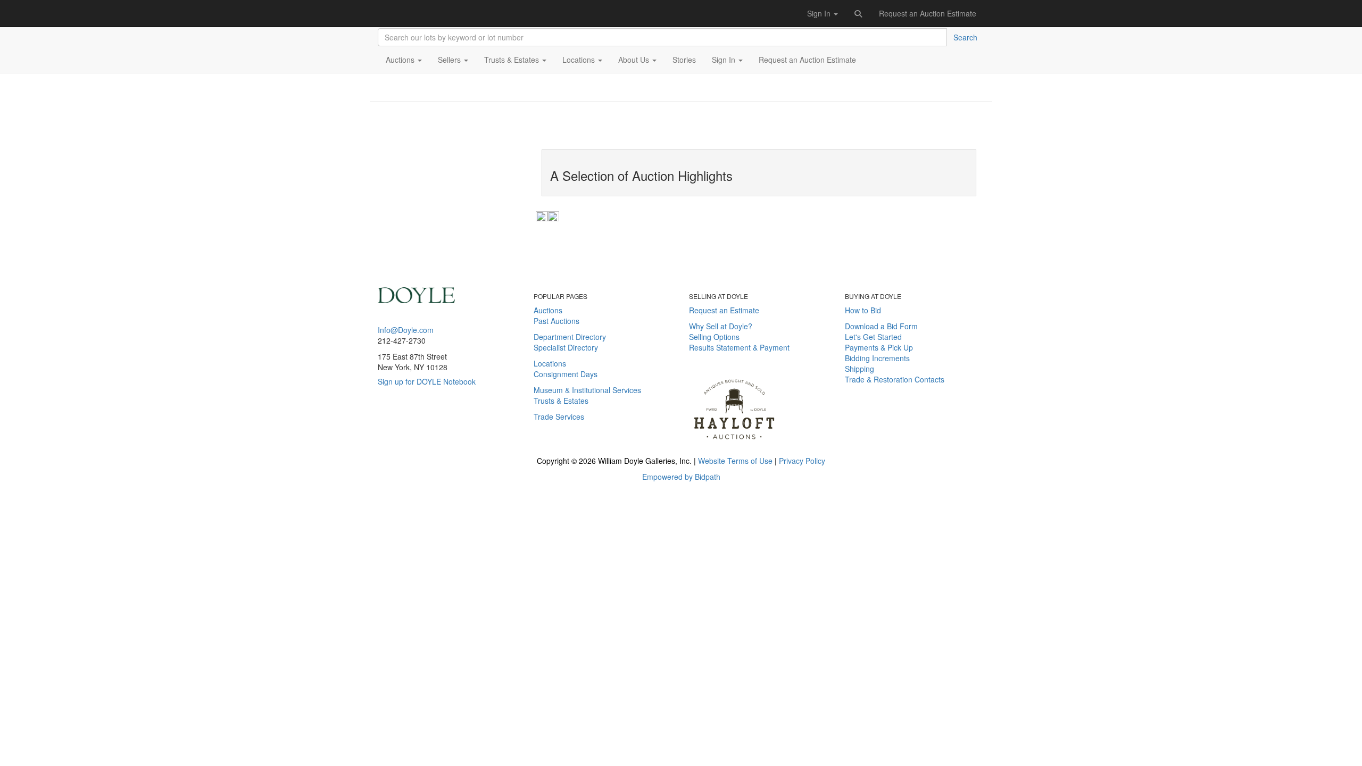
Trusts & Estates (561, 400)
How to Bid (863, 310)
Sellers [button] (450, 59)
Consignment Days (565, 374)
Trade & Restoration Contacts (894, 379)
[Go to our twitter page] (398, 430)
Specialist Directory (566, 347)
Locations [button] (579, 59)
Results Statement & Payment (739, 347)
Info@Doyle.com (406, 329)
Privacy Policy (802, 460)
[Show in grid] (553, 215)
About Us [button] (634, 59)
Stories (684, 59)
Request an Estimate (724, 310)
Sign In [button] (820, 13)
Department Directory (570, 336)
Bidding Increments (877, 358)
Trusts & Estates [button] (512, 59)
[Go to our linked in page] (413, 430)
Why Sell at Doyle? (720, 326)
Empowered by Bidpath (681, 476)
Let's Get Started (873, 336)
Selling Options (714, 336)
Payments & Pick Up (879, 347)
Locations (550, 363)
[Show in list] (541, 215)
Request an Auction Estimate (927, 13)
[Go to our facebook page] (382, 430)
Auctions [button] (401, 59)
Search (965, 37)
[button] (858, 13)
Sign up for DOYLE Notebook (427, 381)
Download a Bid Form (881, 326)
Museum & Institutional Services (587, 390)
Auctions (548, 310)
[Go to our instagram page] (425, 430)
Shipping (859, 368)
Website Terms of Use (735, 460)
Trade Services (559, 416)
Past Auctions (556, 320)
